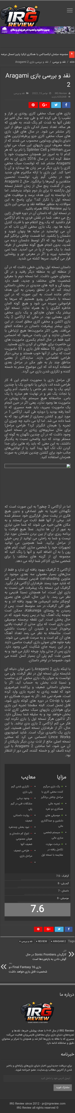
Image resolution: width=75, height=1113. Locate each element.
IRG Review (61, 93)
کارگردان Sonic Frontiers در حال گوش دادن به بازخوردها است (46, 955)
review (42, 941)
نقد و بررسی (59, 62)
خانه (72, 62)
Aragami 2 (59, 941)
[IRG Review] (20, 18)
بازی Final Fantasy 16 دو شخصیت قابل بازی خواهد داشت (28, 968)
